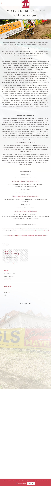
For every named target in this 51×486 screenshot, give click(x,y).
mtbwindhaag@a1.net (12, 263)
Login (5, 295)
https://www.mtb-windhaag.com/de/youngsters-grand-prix (25, 196)
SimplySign (28, 303)
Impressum (6, 289)
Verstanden (30, 483)
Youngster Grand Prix (8, 276)
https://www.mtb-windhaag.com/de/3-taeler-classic (25, 211)
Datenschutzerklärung (21, 483)
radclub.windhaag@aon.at (26, 230)
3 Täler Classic (7, 279)
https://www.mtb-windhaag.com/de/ (40, 230)
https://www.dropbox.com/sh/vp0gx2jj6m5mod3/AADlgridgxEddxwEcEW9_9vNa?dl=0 (28, 235)
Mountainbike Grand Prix (9, 273)
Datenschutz (7, 292)
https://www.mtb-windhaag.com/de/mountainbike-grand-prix (25, 181)
